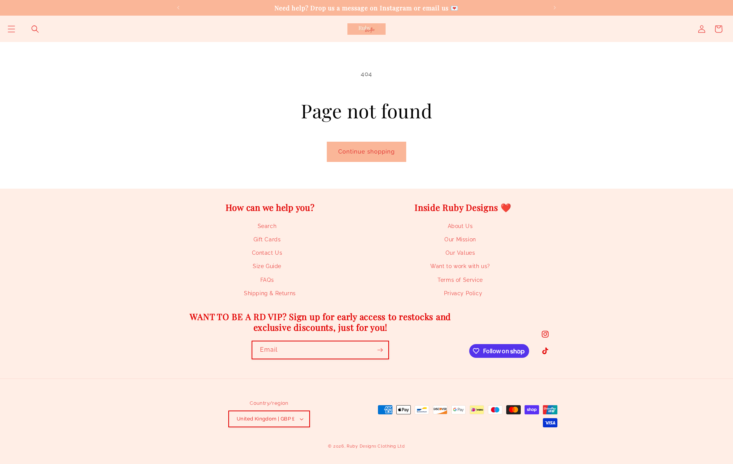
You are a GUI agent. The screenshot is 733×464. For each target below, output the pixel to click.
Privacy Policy (463, 293)
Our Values (460, 253)
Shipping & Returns (270, 293)
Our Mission (460, 239)
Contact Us (267, 253)
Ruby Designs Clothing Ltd (376, 446)
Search (267, 226)
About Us (460, 226)
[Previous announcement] (178, 7)
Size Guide (267, 266)
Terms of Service (460, 280)
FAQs (267, 280)
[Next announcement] (554, 7)
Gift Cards (267, 239)
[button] (11, 29)
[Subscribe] (379, 350)
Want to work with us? (460, 266)
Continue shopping (366, 151)
